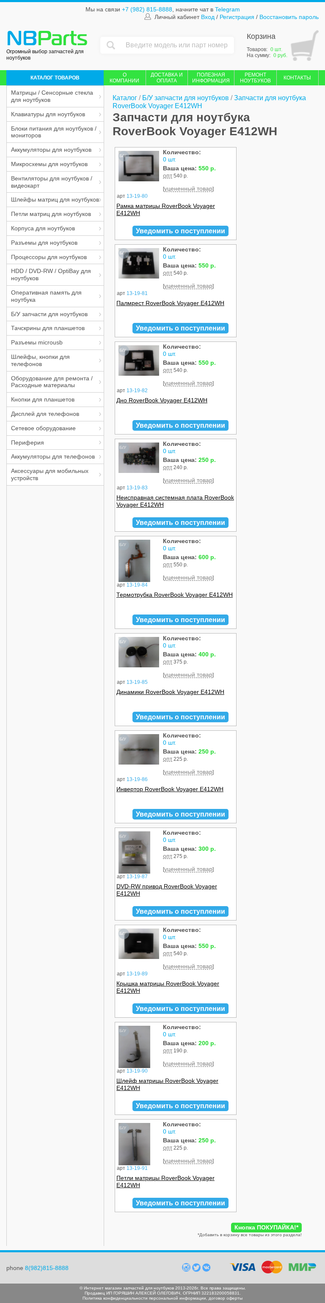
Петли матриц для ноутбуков (51, 213)
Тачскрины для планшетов (48, 328)
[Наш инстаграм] (187, 1269)
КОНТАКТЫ (297, 78)
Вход (208, 16)
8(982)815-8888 (47, 1268)
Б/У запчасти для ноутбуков (49, 314)
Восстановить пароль (289, 16)
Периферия (27, 442)
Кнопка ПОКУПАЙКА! (266, 1227)
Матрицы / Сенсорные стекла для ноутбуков (52, 96)
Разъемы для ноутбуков (44, 242)
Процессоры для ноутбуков (49, 257)
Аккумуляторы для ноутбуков (51, 149)
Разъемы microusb (37, 342)
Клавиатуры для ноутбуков (48, 114)
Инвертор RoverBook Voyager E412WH (169, 789)
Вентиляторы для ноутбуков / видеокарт (51, 182)
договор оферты (225, 1298)
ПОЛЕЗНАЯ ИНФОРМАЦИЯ (211, 78)
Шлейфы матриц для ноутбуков (55, 199)
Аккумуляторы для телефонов (53, 456)
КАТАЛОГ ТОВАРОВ (55, 78)
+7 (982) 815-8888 (147, 9)
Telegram (227, 9)
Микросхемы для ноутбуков (49, 164)
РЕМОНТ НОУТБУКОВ (255, 78)
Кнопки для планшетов (42, 399)
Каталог (125, 97)
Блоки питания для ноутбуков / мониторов (53, 132)
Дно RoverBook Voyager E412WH (161, 400)
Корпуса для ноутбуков (43, 228)
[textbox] (177, 45)
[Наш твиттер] (197, 1269)
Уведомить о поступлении (180, 231)
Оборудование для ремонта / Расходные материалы (52, 382)
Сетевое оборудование (43, 428)
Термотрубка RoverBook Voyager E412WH (174, 594)
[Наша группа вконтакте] (206, 1269)
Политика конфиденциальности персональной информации (144, 1298)
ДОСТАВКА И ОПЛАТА (167, 78)
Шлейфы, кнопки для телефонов (40, 360)
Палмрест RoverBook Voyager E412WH (170, 303)
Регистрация (237, 16)
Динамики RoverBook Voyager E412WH (170, 691)
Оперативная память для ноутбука (46, 296)
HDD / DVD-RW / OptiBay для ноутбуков (51, 274)
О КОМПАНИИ (124, 78)
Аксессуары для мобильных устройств (49, 474)
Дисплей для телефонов (45, 413)
